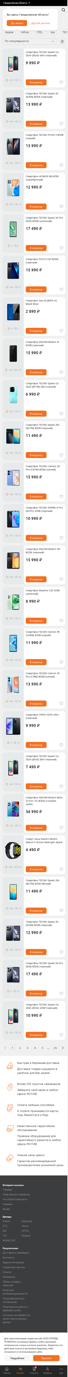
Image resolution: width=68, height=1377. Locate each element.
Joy (52, 32)
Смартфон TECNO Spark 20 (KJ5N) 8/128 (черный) (42, 923)
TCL (5, 1236)
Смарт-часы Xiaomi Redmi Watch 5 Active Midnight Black (44, 841)
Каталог (20, 1373)
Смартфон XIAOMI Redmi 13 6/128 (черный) (42, 344)
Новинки (8, 1204)
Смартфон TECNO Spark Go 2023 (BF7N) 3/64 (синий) (42, 385)
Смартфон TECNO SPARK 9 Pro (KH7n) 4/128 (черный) (44, 509)
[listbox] (17, 3)
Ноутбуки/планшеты (15, 1199)
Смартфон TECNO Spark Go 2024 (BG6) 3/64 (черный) (42, 758)
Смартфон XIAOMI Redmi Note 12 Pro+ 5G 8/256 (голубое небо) (44, 801)
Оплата (7, 1272)
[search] (63, 10)
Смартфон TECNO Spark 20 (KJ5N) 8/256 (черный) (42, 95)
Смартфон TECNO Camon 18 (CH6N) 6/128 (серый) (42, 634)
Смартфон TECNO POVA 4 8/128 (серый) (44, 137)
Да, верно (17, 23)
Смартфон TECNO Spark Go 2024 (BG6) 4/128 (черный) (42, 1006)
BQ (4, 1231)
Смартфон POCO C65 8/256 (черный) (42, 261)
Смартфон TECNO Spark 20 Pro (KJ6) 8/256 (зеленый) (44, 219)
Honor (25, 1226)
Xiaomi (6, 1221)
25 (55, 1047)
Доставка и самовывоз (16, 1253)
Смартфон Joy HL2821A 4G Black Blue (41, 302)
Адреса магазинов (13, 1263)
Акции (6, 1209)
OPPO (25, 1231)
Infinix (25, 32)
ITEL (40, 32)
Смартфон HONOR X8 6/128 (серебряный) (42, 178)
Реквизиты (9, 1277)
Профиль (47, 1373)
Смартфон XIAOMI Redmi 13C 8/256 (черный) (43, 551)
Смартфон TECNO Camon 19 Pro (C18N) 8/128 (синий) (42, 675)
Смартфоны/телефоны (16, 1195)
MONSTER (9, 1241)
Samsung (27, 1221)
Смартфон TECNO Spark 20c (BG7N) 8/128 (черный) (43, 426)
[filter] (62, 41)
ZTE (5, 1226)
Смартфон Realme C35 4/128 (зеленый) (43, 592)
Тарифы (7, 1190)
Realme (26, 1236)
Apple (9, 32)
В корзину (36, 82)
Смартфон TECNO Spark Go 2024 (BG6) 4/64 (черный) (42, 54)
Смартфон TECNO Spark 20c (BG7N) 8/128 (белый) (43, 882)
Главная (7, 1373)
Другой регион (40, 23)
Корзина (34, 1370)
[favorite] (61, 82)
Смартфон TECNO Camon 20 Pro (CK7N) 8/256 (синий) (43, 468)
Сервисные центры (14, 1267)
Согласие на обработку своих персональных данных (16, 1318)
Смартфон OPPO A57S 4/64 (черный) (42, 716)
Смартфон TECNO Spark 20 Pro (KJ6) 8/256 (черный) (44, 965)
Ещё (61, 1373)
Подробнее (17, 1358)
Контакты (8, 1258)
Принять (46, 1358)
